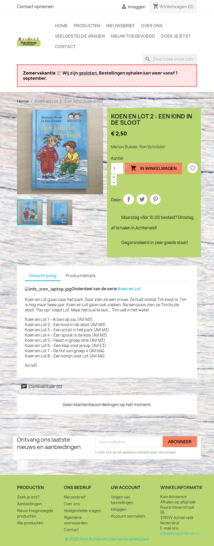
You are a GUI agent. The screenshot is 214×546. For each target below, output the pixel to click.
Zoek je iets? (176, 36)
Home (61, 26)
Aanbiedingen (29, 503)
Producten (87, 26)
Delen (128, 199)
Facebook (22, 465)
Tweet (142, 199)
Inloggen (119, 509)
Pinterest (155, 199)
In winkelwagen (153, 168)
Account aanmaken (128, 516)
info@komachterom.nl (179, 533)
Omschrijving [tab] (42, 275)
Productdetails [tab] (81, 275)
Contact (65, 46)
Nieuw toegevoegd (133, 36)
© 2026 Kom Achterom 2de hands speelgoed (107, 539)
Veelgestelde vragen (80, 36)
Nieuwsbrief (120, 26)
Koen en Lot (129, 289)
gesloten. (88, 73)
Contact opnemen (35, 6)
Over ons (152, 26)
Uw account (125, 487)
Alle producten (30, 522)
